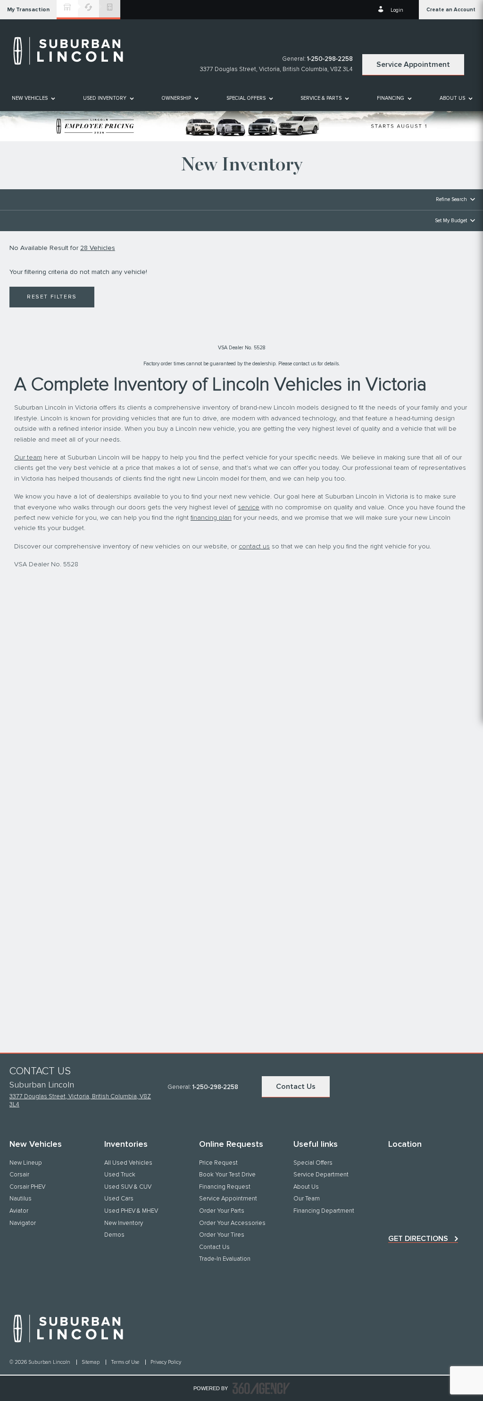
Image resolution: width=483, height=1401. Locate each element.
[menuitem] (32, 98)
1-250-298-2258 (330, 59)
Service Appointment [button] (413, 64)
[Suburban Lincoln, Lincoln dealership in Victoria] (73, 50)
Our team (28, 457)
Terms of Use (126, 1362)
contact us (254, 546)
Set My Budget (451, 220)
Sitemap (91, 1362)
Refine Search (451, 199)
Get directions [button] (418, 1238)
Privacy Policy (165, 1362)
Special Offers (246, 98)
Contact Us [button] (296, 1086)
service (248, 507)
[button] (28, 9)
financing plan (211, 518)
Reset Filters (52, 297)
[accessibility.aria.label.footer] (261, 1388)
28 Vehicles (97, 248)
